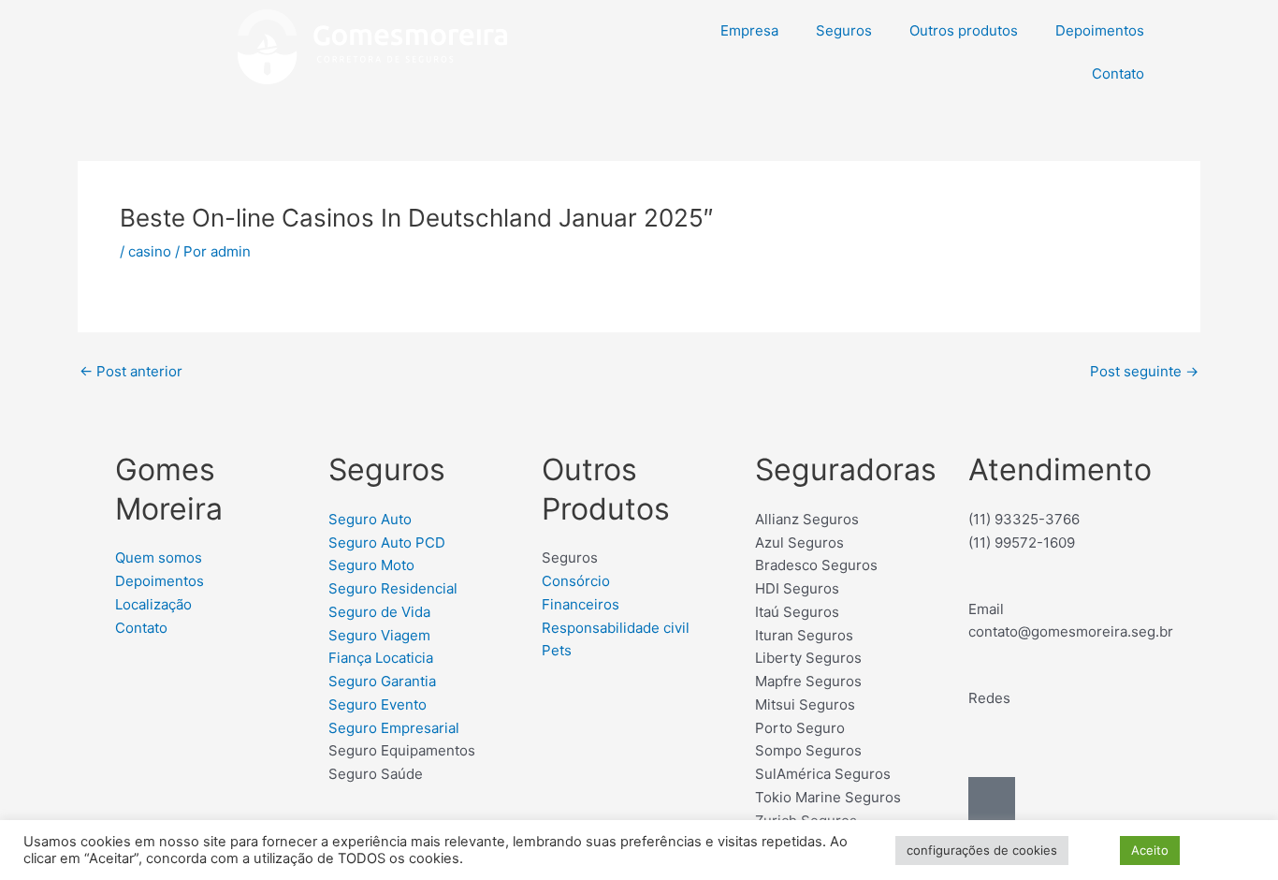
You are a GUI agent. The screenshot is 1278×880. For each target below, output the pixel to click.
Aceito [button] (1150, 850)
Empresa (749, 30)
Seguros (844, 30)
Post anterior (131, 371)
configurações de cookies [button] (982, 850)
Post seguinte (1144, 371)
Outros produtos (963, 30)
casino (149, 251)
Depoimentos (1099, 30)
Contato (1118, 73)
